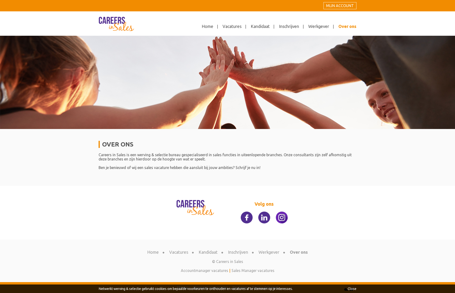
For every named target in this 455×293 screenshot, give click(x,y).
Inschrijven (289, 26)
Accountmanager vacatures (204, 270)
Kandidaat (260, 26)
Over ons (347, 26)
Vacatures (232, 26)
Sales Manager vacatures (253, 270)
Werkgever (318, 26)
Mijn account (340, 6)
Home (207, 26)
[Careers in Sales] (163, 208)
